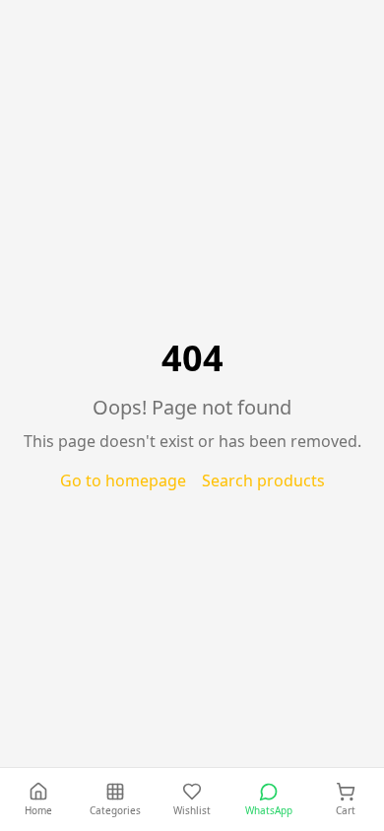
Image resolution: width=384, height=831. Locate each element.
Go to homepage (123, 480)
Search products (263, 480)
